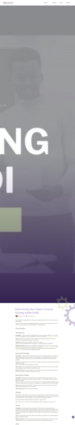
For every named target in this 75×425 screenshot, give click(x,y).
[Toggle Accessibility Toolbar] (73, 417)
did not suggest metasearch (49, 347)
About (45, 2)
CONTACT (68, 2)
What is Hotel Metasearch (52, 336)
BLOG (61, 2)
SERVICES (54, 2)
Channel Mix (19, 349)
